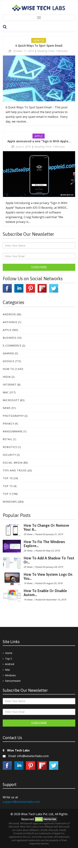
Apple (7, 330)
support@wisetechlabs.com (21, 802)
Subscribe (39, 267)
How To (8, 369)
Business (9, 337)
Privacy (8, 423)
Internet (10, 384)
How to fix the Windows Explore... (44, 544)
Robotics (10, 447)
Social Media (13, 462)
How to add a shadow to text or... (49, 560)
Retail (7, 439)
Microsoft (11, 400)
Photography (13, 415)
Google (8, 361)
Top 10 (8, 478)
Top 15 (8, 486)
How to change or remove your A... (46, 527)
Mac (6, 392)
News (7, 408)
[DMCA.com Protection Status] (46, 819)
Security (9, 454)
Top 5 (7, 494)
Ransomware (13, 431)
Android (9, 314)
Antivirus (10, 322)
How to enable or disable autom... (45, 593)
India (7, 376)
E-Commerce (12, 345)
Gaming (8, 353)
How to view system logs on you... (48, 576)
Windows (10, 501)
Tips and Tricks (15, 470)
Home (8, 653)
